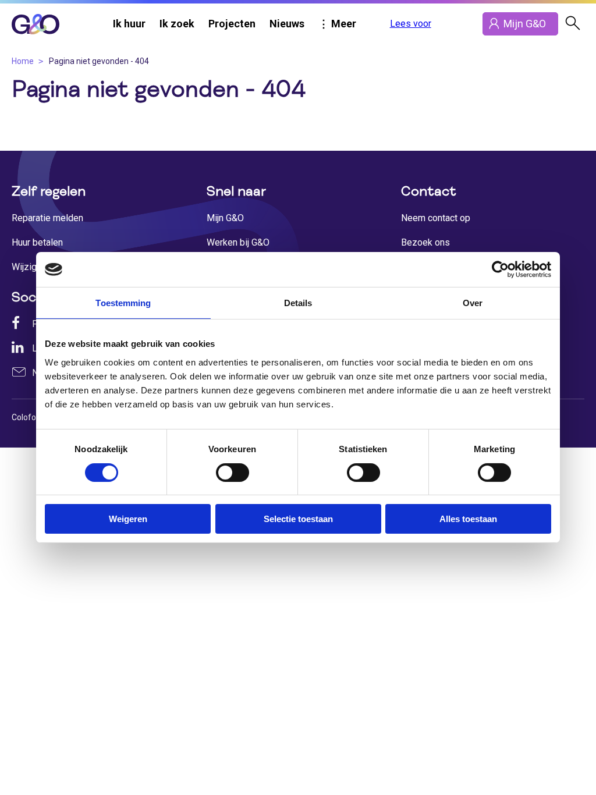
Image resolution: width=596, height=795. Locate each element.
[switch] (232, 472)
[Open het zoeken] (572, 24)
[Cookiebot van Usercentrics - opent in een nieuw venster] (500, 269)
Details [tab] (298, 303)
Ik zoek (176, 23)
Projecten (232, 23)
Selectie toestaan (298, 519)
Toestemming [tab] (123, 303)
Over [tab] (473, 303)
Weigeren (128, 519)
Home (23, 61)
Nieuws (286, 23)
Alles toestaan (468, 519)
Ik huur (129, 23)
